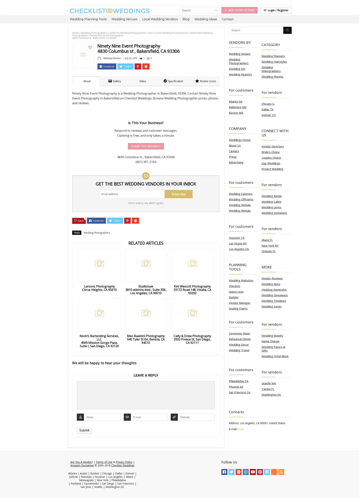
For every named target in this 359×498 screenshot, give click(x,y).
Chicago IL (268, 104)
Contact (228, 19)
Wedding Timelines (274, 301)
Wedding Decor (239, 344)
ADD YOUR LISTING (241, 10)
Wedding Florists (272, 76)
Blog (186, 19)
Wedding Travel (239, 350)
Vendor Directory (273, 146)
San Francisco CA (239, 392)
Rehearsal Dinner (240, 339)
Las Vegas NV (238, 243)
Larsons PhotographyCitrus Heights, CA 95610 (99, 288)
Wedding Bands (272, 196)
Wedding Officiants (241, 199)
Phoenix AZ (236, 387)
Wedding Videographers (271, 69)
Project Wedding (272, 169)
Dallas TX (268, 109)
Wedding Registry (240, 74)
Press (233, 157)
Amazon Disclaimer (82, 465)
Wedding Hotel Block (275, 356)
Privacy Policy (124, 462)
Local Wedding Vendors (160, 19)
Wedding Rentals (240, 205)
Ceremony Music (239, 333)
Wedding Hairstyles (274, 61)
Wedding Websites (241, 280)
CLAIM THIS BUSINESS (146, 146)
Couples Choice (271, 157)
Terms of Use (104, 462)
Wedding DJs (237, 69)
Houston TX (236, 238)
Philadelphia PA (238, 381)
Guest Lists (236, 291)
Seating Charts (238, 308)
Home (75, 32)
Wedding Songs (272, 306)
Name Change (271, 341)
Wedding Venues (124, 19)
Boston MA (236, 113)
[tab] (86, 81)
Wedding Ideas (205, 19)
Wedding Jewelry (272, 335)
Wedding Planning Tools (88, 19)
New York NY (270, 245)
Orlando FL (269, 251)
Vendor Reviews (272, 278)
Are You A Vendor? (81, 462)
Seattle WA (269, 383)
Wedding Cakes (271, 201)
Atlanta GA (235, 101)
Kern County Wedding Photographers (168, 32)
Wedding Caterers (240, 194)
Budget (233, 297)
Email (240, 429)
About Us (235, 145)
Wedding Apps (271, 284)
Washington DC (271, 394)
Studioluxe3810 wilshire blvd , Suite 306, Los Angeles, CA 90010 (145, 290)
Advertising (236, 162)
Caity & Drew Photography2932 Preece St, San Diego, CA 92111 (192, 339)
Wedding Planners (111, 58)
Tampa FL (268, 389)
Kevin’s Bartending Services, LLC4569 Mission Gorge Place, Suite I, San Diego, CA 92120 (99, 341)
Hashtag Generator (274, 289)
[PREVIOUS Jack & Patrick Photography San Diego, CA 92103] (3, 488)
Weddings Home (240, 140)
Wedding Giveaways (275, 295)
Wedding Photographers (94, 32)
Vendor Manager (239, 303)
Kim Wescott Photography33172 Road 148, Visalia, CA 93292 (192, 290)
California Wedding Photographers (127, 32)
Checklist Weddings (122, 465)
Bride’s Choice (271, 152)
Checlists (234, 286)
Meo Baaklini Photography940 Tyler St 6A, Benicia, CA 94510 (146, 339)
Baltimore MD (238, 107)
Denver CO (269, 115)
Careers (234, 151)
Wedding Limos (271, 207)
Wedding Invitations (274, 213)
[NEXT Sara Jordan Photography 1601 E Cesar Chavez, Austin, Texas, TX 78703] (355, 488)
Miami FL (267, 240)
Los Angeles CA (239, 249)
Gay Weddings (271, 163)
